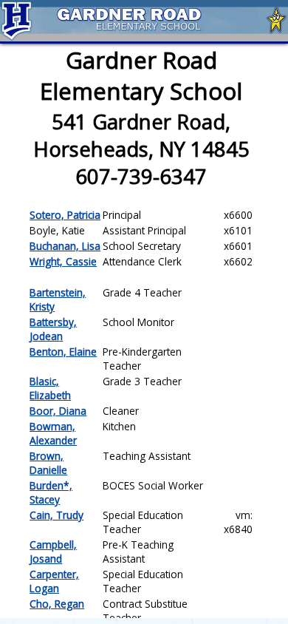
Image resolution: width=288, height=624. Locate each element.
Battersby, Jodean (53, 329)
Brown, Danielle (48, 463)
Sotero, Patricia (65, 215)
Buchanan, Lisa (65, 246)
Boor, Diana (58, 411)
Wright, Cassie (63, 261)
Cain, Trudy (56, 515)
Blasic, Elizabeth (50, 388)
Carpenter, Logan (54, 581)
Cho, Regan (57, 604)
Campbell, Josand (53, 551)
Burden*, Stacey (51, 492)
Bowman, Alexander (53, 433)
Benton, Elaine (63, 352)
